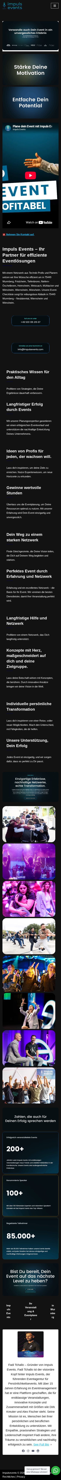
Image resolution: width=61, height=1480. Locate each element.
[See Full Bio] (51, 1444)
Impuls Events (8, 1311)
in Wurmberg (52, 1311)
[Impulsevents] (12, 5)
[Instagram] (28, 1451)
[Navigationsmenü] (55, 5)
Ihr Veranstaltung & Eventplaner (30, 1311)
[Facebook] (23, 1451)
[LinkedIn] (38, 1451)
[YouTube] (33, 1451)
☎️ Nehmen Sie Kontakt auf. (18, 234)
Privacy (21, 1476)
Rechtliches (8, 1476)
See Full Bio (41, 1444)
